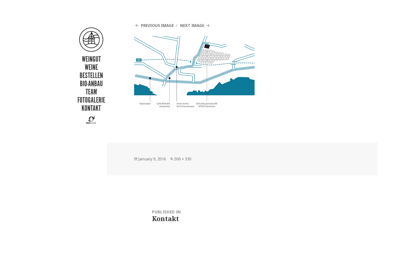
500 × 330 (182, 159)
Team (91, 91)
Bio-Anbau (91, 83)
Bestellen (91, 75)
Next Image (192, 25)
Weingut (91, 59)
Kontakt (91, 108)
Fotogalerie (91, 100)
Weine (91, 67)
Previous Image (157, 25)
